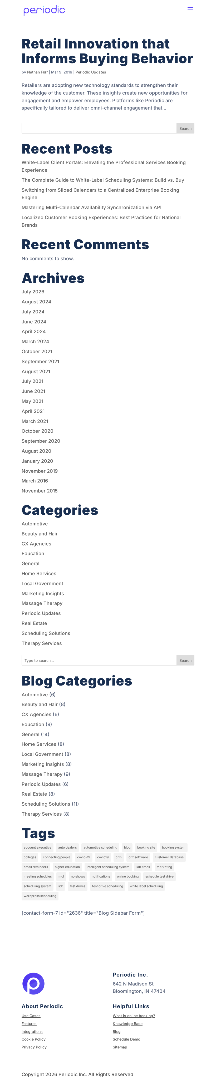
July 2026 (33, 291)
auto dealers (67, 847)
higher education (67, 867)
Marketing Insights (43, 593)
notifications (101, 876)
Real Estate (34, 623)
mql (61, 876)
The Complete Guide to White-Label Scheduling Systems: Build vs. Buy (103, 180)
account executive (37, 847)
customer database (169, 857)
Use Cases (31, 1015)
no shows (78, 876)
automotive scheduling (100, 847)
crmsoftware (138, 857)
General (31, 563)
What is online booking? (134, 1015)
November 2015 (40, 491)
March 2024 (35, 341)
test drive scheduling (107, 886)
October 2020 (37, 431)
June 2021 (33, 391)
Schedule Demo (126, 1039)
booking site (146, 847)
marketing (164, 867)
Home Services (39, 573)
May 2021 (32, 401)
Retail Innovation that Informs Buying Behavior (107, 51)
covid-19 (83, 857)
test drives (77, 886)
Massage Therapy (42, 603)
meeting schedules (38, 876)
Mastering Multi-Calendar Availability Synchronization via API (91, 207)
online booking (128, 876)
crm (119, 857)
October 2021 (37, 351)
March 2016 (35, 481)
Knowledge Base (128, 1023)
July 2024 (33, 311)
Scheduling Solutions (46, 633)
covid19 (103, 857)
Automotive (35, 523)
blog (127, 847)
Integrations (32, 1031)
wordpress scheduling (40, 896)
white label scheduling (146, 886)
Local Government (42, 583)
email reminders (36, 867)
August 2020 (36, 451)
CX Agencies (36, 543)
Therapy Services (42, 643)
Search (185, 128)
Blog (117, 1031)
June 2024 (34, 321)
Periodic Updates (91, 72)
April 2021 (33, 411)
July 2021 (32, 381)
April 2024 (34, 331)
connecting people (56, 857)
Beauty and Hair (40, 533)
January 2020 (37, 461)
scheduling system (37, 886)
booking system (173, 847)
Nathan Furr (37, 72)
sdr (60, 886)
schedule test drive (159, 876)
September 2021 (40, 361)
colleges (30, 857)
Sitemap (120, 1047)
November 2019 (40, 471)
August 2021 (36, 371)
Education (33, 553)
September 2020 (41, 441)
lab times (143, 867)
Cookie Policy (34, 1039)
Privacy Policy (34, 1047)
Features (29, 1023)
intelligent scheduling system (108, 867)
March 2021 (35, 421)
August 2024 (36, 301)
